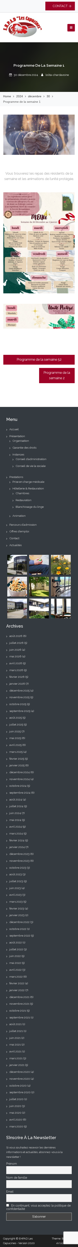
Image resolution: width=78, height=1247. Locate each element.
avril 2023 (15, 894)
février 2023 (16, 908)
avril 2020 (15, 1119)
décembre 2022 (19, 922)
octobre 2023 (17, 867)
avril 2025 (15, 745)
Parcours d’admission (23, 524)
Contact (14, 538)
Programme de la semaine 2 (56, 375)
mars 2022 (16, 976)
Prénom (11, 1163)
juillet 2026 (16, 642)
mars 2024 (16, 833)
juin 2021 (15, 1037)
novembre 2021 (19, 1003)
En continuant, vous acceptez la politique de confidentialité (38, 1207)
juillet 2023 (16, 881)
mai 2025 (15, 738)
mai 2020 (15, 1112)
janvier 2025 (17, 765)
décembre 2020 (19, 1071)
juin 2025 (15, 731)
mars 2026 (16, 670)
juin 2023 (15, 888)
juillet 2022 (16, 949)
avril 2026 (15, 663)
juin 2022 (15, 956)
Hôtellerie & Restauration (28, 488)
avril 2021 (15, 1051)
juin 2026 (15, 649)
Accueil (14, 429)
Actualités (15, 545)
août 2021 (15, 1024)
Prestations (16, 477)
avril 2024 (15, 826)
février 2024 (16, 840)
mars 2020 (16, 1126)
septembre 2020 (20, 1092)
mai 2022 (15, 962)
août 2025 (15, 717)
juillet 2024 (16, 806)
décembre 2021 (19, 997)
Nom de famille (16, 1177)
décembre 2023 (19, 854)
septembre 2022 (19, 935)
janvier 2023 (17, 915)
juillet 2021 (16, 1031)
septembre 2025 (19, 711)
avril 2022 (15, 969)
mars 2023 (16, 901)
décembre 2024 (19, 772)
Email (10, 1191)
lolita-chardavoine (57, 74)
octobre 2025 (17, 704)
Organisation (20, 440)
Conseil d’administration (31, 459)
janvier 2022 (17, 990)
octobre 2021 (17, 1010)
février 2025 (16, 758)
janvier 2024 (17, 847)
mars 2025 (16, 751)
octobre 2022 (17, 929)
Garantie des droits (24, 447)
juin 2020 (15, 1106)
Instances (18, 454)
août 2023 (15, 874)
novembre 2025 (19, 697)
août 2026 (15, 636)
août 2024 (15, 799)
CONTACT (60, 6)
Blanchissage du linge (30, 506)
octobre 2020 (18, 1085)
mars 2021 (15, 1058)
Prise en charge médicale (28, 481)
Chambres (22, 493)
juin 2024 (15, 813)
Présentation (17, 436)
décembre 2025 (19, 690)
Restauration (23, 500)
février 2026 (17, 676)
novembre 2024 (19, 779)
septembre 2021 (19, 1017)
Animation (19, 515)
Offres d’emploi (19, 531)
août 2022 (15, 942)
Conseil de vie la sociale (31, 466)
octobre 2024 (17, 785)
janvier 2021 (16, 1065)
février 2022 (16, 983)
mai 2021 (15, 1044)
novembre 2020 (19, 1078)
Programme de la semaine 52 (39, 359)
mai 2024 (15, 820)
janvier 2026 (17, 683)
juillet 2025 (16, 724)
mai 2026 (15, 656)
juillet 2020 (16, 1099)
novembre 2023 (19, 860)
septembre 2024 (19, 792)
